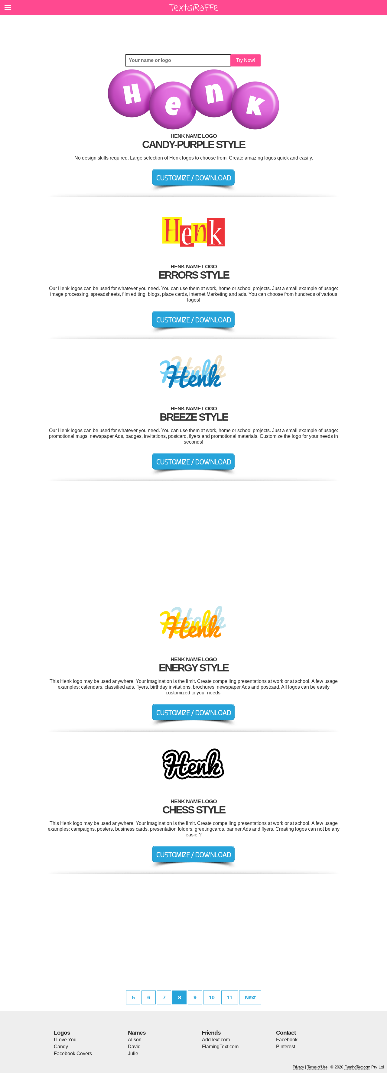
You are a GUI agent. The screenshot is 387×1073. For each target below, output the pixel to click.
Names (137, 1032)
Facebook (287, 1039)
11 (229, 997)
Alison (134, 1039)
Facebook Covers (73, 1053)
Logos (62, 1032)
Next (250, 997)
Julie (133, 1053)
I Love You (65, 1039)
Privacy (298, 1067)
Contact (286, 1032)
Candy (61, 1046)
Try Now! (245, 60)
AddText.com (216, 1039)
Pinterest (285, 1046)
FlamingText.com (220, 1046)
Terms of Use (317, 1067)
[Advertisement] (195, 30)
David (134, 1046)
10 (211, 997)
